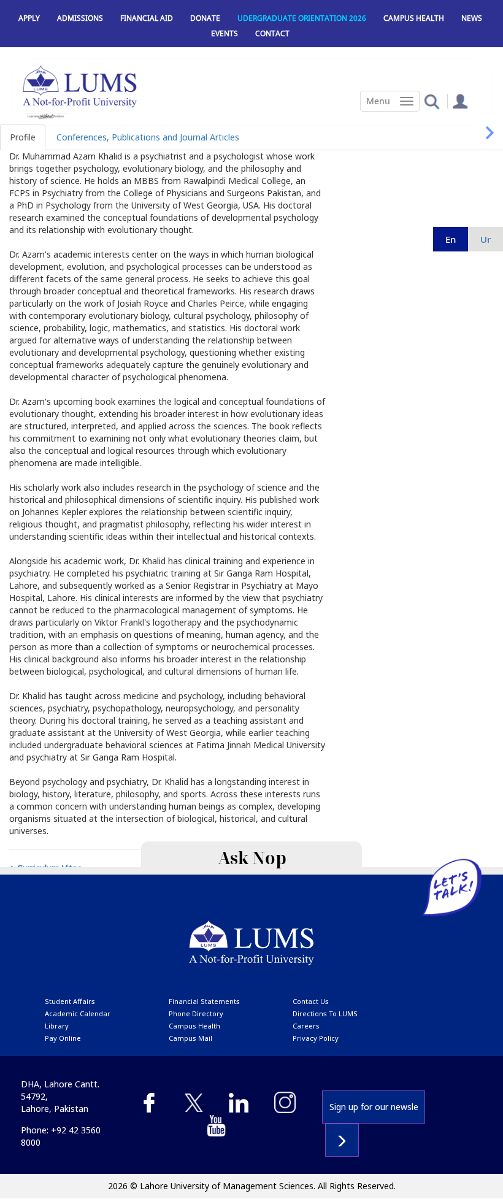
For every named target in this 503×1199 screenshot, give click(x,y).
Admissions (80, 18)
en (450, 239)
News (471, 18)
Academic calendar (77, 1013)
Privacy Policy (316, 1038)
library (57, 1025)
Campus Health (413, 18)
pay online (63, 1038)
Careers (306, 1025)
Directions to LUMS (325, 1013)
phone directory (196, 1013)
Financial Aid (146, 18)
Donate (205, 18)
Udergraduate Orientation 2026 (301, 18)
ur (485, 239)
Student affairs (70, 1001)
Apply (29, 18)
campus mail (190, 1038)
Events (224, 33)
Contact (272, 33)
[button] (431, 101)
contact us (311, 1001)
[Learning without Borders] (46, 116)
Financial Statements (204, 1001)
